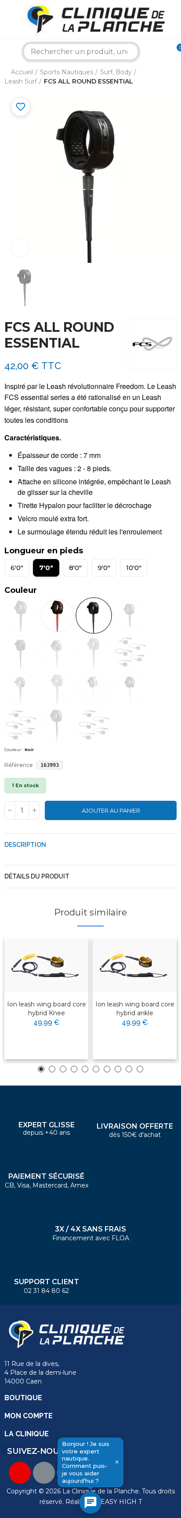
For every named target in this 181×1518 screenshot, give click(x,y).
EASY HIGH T (121, 1502)
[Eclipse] (57, 615)
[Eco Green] (57, 688)
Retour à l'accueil (159, 77)
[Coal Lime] (20, 615)
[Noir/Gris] (20, 652)
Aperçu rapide (60, 972)
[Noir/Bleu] (20, 724)
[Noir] (94, 615)
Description (25, 844)
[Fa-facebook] (44, 1473)
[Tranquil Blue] (93, 652)
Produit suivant (170, 77)
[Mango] (130, 688)
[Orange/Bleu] (57, 724)
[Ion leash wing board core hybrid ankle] (135, 965)
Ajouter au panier (111, 810)
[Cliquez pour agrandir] (20, 247)
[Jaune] (93, 688)
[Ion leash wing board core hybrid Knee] (46, 965)
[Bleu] (20, 688)
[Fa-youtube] (20, 1473)
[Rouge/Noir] (93, 724)
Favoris (20, 106)
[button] (41, 1069)
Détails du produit (36, 876)
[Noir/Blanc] (130, 615)
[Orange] (57, 652)
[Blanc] (130, 652)
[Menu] (6, 20)
